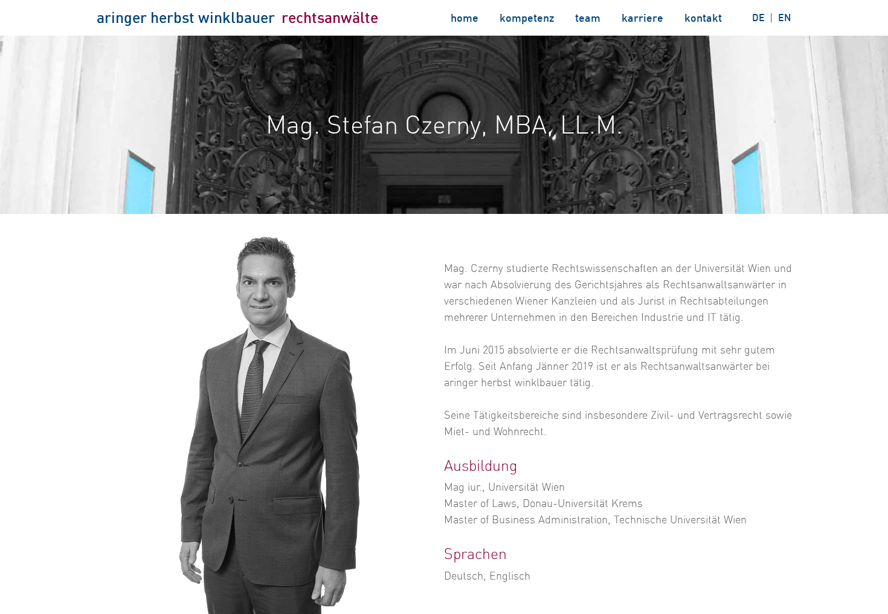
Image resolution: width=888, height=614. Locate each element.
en (784, 17)
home (464, 17)
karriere (642, 17)
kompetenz (527, 17)
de (758, 17)
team (587, 17)
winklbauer (236, 17)
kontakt (703, 17)
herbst (172, 17)
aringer (122, 17)
